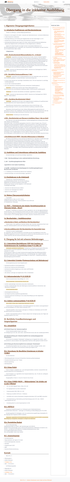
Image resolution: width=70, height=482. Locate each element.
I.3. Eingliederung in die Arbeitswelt (59, 56)
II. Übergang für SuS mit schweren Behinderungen (57, 70)
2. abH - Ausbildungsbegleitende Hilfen (60, 49)
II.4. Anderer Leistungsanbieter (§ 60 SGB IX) (59, 80)
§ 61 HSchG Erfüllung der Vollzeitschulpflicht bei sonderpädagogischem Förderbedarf (59, 89)
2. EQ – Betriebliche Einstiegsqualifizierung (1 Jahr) (59, 34)
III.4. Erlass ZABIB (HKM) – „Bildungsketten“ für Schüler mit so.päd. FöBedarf (58, 99)
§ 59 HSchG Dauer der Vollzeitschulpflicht (58, 87)
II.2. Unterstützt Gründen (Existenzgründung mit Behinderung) (57, 76)
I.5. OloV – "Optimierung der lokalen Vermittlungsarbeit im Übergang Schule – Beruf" (59, 60)
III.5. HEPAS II (55, 100)
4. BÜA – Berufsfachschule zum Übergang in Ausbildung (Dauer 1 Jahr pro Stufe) (59, 38)
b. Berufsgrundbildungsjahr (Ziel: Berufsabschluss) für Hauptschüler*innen (59, 67)
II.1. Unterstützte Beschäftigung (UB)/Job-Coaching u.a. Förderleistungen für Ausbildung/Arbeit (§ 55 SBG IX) (58, 73)
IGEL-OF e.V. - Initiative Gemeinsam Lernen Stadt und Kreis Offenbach (36, 480)
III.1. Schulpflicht (56, 84)
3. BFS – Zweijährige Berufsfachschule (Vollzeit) (58, 36)
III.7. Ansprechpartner (57, 103)
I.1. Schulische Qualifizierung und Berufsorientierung (59, 29)
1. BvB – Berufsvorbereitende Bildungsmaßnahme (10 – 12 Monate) (59, 32)
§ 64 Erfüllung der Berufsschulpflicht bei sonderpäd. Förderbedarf (59, 92)
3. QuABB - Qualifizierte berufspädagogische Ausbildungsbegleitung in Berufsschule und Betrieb (59, 53)
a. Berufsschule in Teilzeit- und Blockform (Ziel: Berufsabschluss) (60, 65)
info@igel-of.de (8, 462)
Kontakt (53, 104)
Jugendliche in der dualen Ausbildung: (59, 51)
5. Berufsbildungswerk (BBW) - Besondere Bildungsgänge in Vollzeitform (59, 41)
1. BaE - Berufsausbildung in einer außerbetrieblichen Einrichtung (59, 46)
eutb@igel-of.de (8, 472)
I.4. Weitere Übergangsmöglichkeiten (57, 58)
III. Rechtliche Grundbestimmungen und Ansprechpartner (58, 83)
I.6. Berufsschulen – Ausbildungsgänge (56, 63)
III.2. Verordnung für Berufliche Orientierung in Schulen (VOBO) (58, 95)
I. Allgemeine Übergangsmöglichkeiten (58, 27)
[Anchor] (41, 30)
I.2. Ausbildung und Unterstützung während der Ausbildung (59, 44)
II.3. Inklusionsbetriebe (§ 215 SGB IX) (59, 79)
